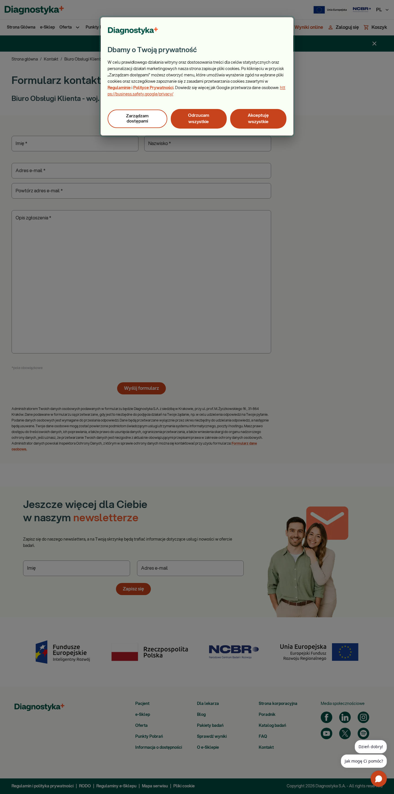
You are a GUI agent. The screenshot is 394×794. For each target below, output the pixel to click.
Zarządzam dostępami (137, 118)
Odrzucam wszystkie (198, 118)
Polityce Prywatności (153, 88)
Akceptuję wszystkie (258, 118)
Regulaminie (119, 88)
